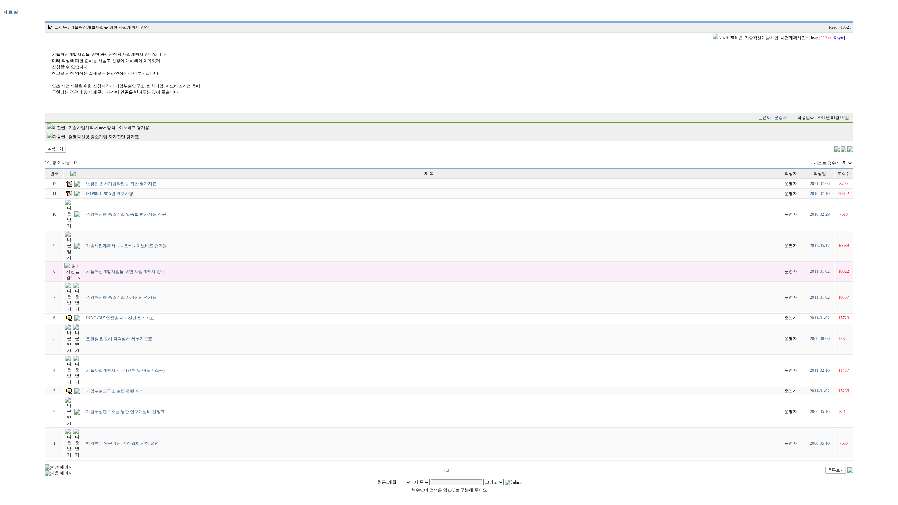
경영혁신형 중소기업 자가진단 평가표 (103, 136)
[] (781, 37)
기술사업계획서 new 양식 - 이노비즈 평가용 (108, 127)
